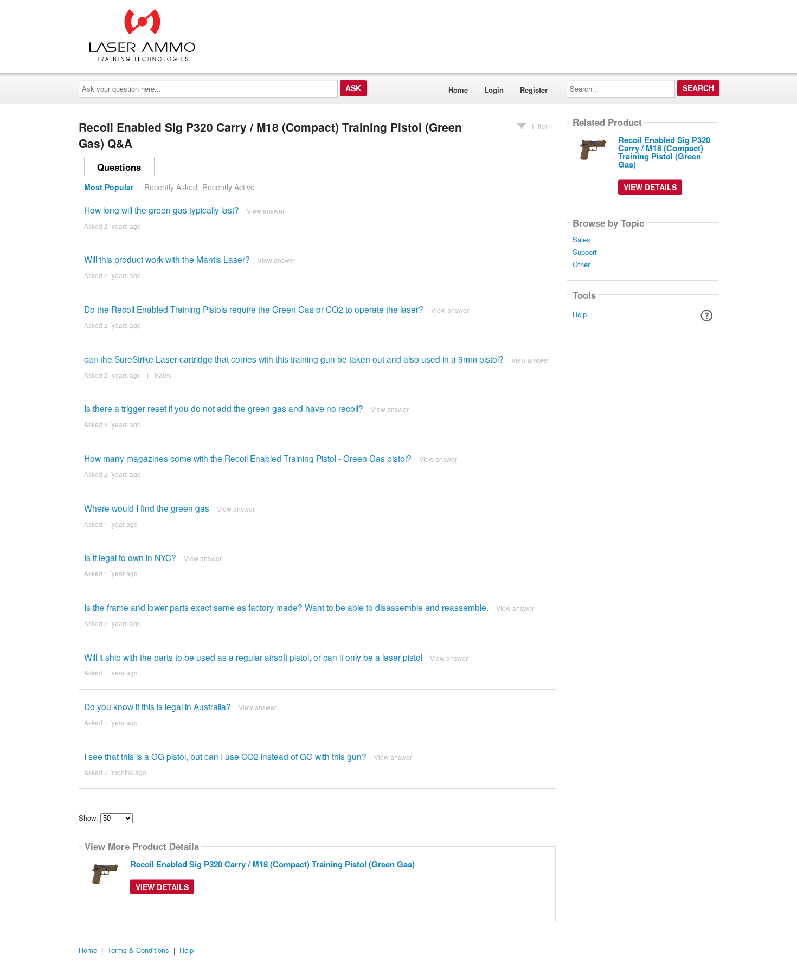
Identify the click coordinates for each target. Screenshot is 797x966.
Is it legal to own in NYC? (130, 557)
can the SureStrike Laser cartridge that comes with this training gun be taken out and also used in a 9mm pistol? (294, 359)
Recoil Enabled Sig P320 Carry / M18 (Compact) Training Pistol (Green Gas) (272, 864)
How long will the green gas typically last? (161, 210)
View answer (266, 210)
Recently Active (228, 187)
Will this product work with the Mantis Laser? (167, 259)
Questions (119, 166)
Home (458, 90)
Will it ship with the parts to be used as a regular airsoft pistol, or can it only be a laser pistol (253, 657)
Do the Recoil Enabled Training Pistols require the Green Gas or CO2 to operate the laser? (255, 309)
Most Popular (108, 187)
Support (585, 252)
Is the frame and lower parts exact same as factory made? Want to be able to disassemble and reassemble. (286, 607)
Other (581, 264)
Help (580, 314)
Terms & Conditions (138, 950)
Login (494, 90)
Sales (163, 375)
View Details (162, 886)
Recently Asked (170, 187)
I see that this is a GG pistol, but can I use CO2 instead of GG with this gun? (225, 756)
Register (534, 90)
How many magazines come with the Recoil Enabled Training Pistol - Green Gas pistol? (248, 458)
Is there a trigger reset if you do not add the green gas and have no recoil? (223, 408)
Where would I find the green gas (146, 508)
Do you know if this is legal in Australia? (157, 706)
